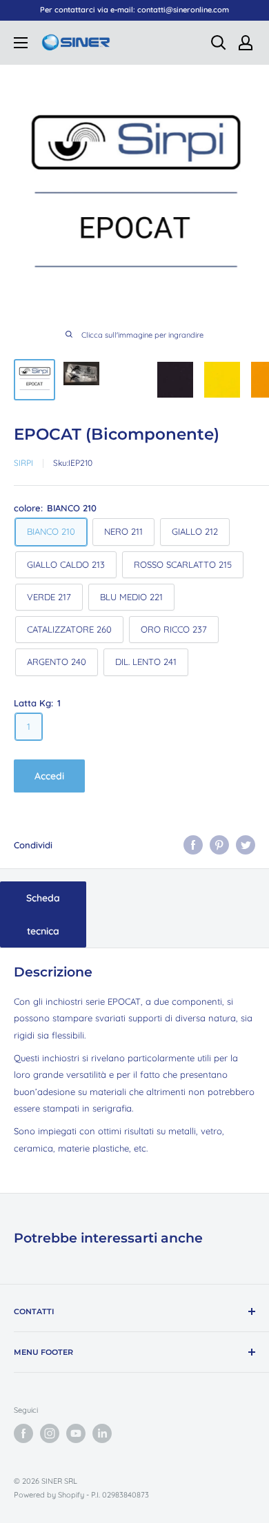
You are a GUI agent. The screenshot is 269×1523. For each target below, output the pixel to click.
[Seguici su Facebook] (23, 1433)
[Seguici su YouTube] (76, 1433)
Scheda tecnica (43, 914)
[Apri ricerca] (218, 42)
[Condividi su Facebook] (193, 845)
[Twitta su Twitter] (245, 845)
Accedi (49, 776)
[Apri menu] (21, 42)
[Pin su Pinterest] (219, 845)
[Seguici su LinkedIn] (102, 1433)
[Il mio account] (245, 42)
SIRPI (23, 463)
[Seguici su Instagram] (49, 1433)
